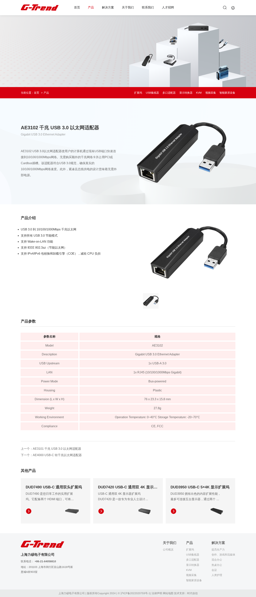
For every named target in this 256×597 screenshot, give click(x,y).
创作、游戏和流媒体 (223, 554)
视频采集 (210, 92)
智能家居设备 (227, 92)
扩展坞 (138, 92)
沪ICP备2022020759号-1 (135, 593)
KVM (199, 92)
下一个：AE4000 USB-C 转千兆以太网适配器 (51, 455)
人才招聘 (168, 7)
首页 (77, 7)
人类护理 (217, 575)
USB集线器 (152, 92)
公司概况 (168, 549)
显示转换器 (185, 92)
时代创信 (192, 593)
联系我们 (148, 7)
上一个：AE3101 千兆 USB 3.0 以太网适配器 (51, 448)
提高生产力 (218, 549)
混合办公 (217, 559)
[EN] (233, 7)
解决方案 (108, 7)
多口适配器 (169, 92)
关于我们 (128, 7)
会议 (214, 569)
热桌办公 (217, 564)
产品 (91, 7)
